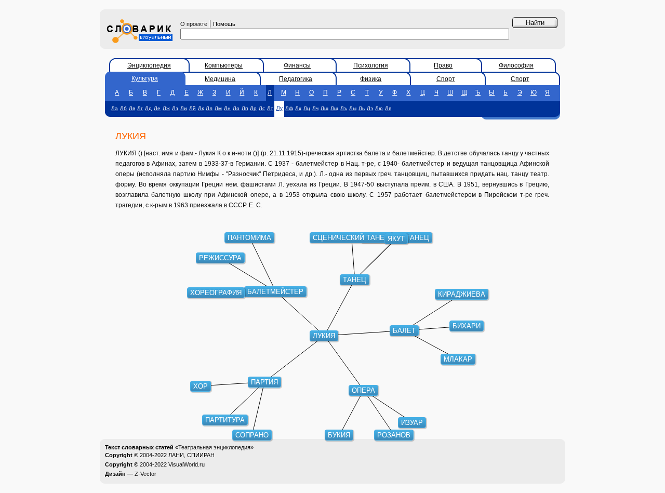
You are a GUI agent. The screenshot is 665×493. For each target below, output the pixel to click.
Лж (166, 108)
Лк (201, 108)
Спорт (445, 79)
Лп (245, 108)
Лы (352, 108)
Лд (148, 108)
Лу (279, 108)
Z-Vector (145, 474)
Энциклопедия (149, 65)
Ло (236, 108)
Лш (324, 108)
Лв (132, 108)
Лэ (370, 108)
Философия (516, 65)
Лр (253, 108)
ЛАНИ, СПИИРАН (191, 455)
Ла (114, 108)
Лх (298, 108)
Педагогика (295, 79)
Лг (140, 108)
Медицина (220, 79)
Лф (289, 108)
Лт (270, 108)
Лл (209, 108)
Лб (123, 108)
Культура (144, 78)
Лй (192, 108)
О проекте (193, 24)
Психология (370, 65)
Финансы (297, 65)
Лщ (334, 108)
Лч (315, 108)
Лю (379, 108)
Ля (388, 108)
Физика (370, 79)
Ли (183, 108)
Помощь (224, 24)
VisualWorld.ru (186, 464)
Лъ (343, 108)
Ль (361, 108)
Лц (306, 108)
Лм (218, 108)
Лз (175, 108)
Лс (262, 108)
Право (443, 65)
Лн (227, 108)
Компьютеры (224, 65)
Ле (157, 108)
